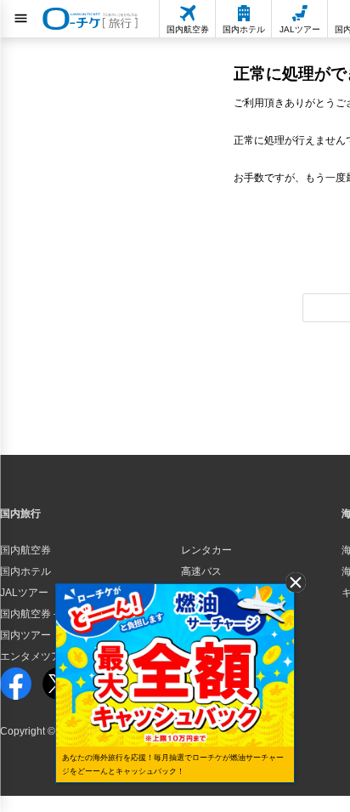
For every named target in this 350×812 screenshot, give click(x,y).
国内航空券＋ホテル (46, 614)
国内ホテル (25, 571)
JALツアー (24, 593)
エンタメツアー (35, 656)
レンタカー (206, 550)
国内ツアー (25, 635)
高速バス (201, 571)
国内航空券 (25, 550)
